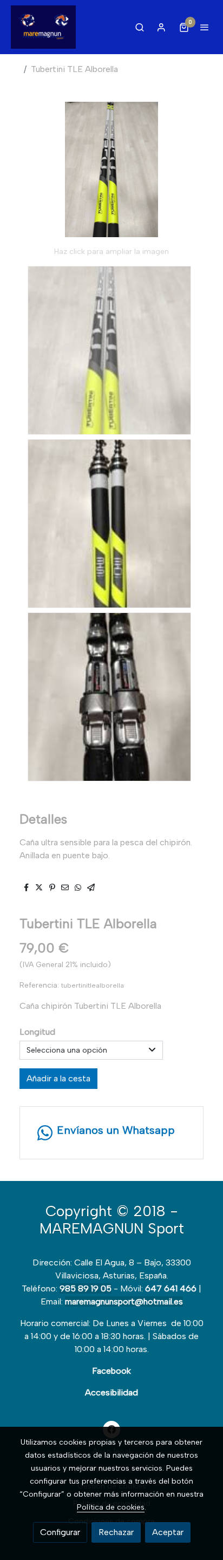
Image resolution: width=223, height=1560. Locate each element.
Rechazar (116, 1532)
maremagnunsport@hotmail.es (124, 1301)
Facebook (111, 1371)
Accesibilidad (111, 1392)
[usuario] (161, 27)
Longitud (37, 1032)
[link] (43, 27)
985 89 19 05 (86, 1288)
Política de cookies (111, 1507)
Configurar (60, 1532)
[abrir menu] (204, 27)
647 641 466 (170, 1288)
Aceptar (167, 1532)
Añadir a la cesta (58, 1078)
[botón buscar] (139, 27)
